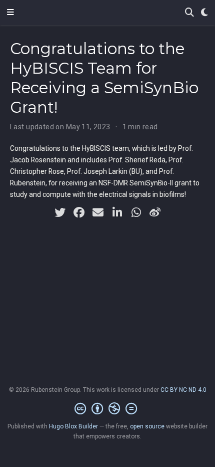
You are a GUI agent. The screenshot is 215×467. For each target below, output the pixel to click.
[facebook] (79, 212)
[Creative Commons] (107, 408)
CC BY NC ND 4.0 (183, 389)
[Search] (189, 13)
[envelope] (98, 212)
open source (147, 426)
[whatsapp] (136, 212)
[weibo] (155, 212)
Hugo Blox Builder (73, 426)
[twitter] (60, 212)
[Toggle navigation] (10, 13)
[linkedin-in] (117, 212)
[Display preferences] (204, 13)
